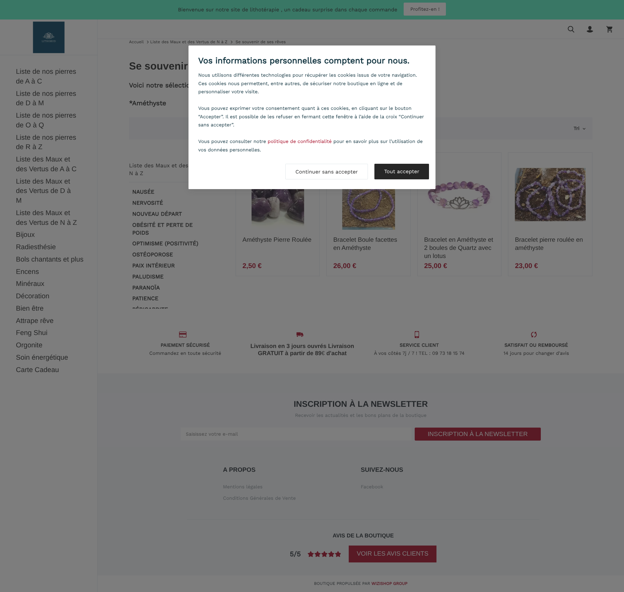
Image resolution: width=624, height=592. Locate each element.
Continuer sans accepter (326, 172)
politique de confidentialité (300, 141)
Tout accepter (401, 171)
